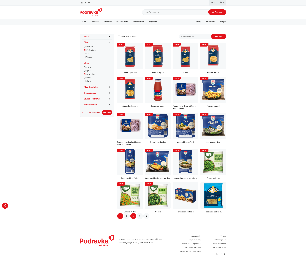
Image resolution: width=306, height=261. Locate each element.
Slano (88, 77)
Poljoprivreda (122, 22)
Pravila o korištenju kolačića (190, 251)
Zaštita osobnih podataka (191, 244)
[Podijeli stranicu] (5, 206)
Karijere (223, 22)
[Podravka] (91, 15)
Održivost (95, 22)
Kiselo (88, 67)
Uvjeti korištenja (195, 240)
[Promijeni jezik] (222, 2)
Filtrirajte (107, 112)
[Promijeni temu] (213, 2)
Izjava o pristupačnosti (192, 247)
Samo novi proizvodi (129, 36)
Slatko (88, 81)
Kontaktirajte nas (219, 240)
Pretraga (218, 12)
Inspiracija (153, 22)
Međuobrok (91, 50)
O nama (83, 22)
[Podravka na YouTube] (89, 3)
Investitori (210, 22)
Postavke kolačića (219, 247)
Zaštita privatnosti (219, 244)
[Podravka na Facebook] (85, 3)
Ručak (88, 53)
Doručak (89, 46)
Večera (89, 57)
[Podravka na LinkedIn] (82, 3)
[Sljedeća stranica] (146, 216)
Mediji (199, 22)
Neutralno (90, 74)
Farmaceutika (138, 22)
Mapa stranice (196, 236)
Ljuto (88, 71)
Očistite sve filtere (92, 112)
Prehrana (108, 22)
